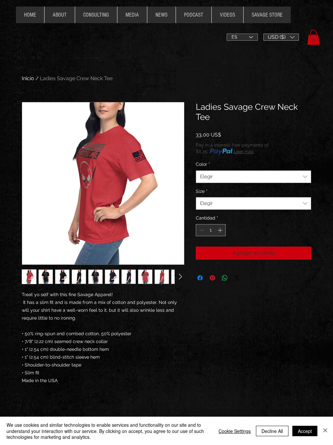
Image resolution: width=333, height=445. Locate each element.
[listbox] (281, 37)
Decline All (272, 431)
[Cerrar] (325, 431)
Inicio (28, 78)
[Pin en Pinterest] (212, 278)
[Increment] (221, 230)
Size (201, 191)
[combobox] (253, 176)
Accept (305, 431)
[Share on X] (237, 278)
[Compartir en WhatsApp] (225, 278)
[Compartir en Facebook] (200, 278)
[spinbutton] (211, 230)
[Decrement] (201, 230)
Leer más (244, 151)
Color (203, 164)
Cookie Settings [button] (235, 431)
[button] (281, 37)
